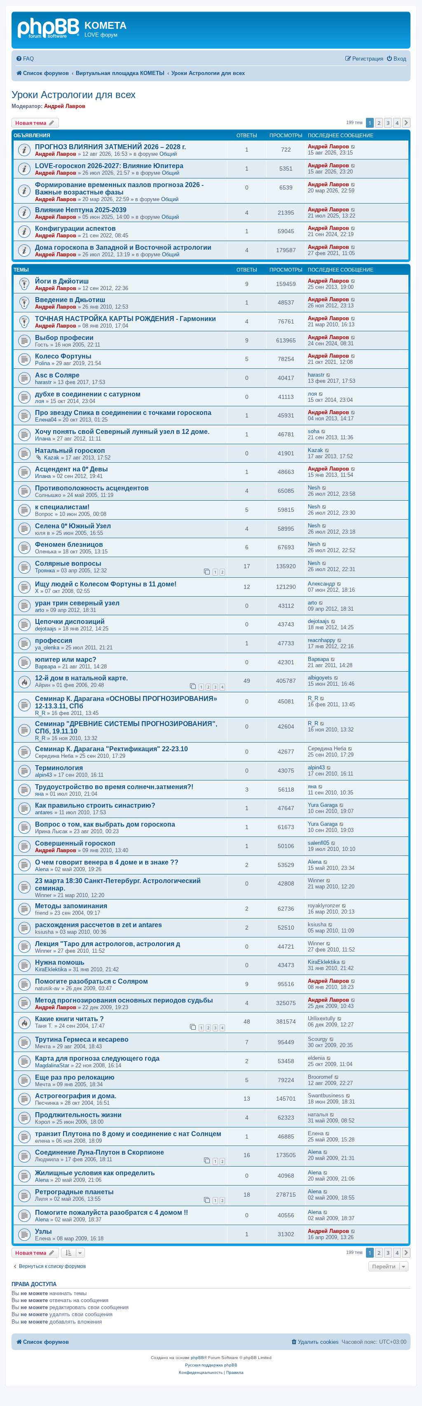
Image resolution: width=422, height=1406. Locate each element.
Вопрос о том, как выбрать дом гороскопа (105, 824)
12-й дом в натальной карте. (81, 678)
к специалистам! (62, 507)
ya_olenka (47, 647)
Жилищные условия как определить (95, 1172)
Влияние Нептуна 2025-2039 (81, 209)
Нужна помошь (59, 962)
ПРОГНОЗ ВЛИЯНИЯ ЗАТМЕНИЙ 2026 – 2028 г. (110, 146)
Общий (168, 154)
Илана (43, 439)
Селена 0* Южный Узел (73, 526)
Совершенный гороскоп (75, 843)
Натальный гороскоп (70, 450)
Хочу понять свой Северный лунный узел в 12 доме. (122, 431)
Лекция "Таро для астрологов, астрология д (107, 943)
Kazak (51, 458)
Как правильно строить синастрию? (95, 805)
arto (39, 610)
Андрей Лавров (64, 106)
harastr (43, 382)
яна (39, 794)
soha (313, 431)
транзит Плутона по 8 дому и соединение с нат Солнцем (128, 1133)
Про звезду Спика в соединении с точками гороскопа (123, 412)
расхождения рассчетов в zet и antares (98, 924)
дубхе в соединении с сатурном (88, 394)
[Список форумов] (49, 27)
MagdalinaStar (52, 1065)
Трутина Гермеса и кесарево (82, 1039)
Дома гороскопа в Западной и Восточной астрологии (123, 247)
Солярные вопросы (68, 563)
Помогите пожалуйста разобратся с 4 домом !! (111, 1212)
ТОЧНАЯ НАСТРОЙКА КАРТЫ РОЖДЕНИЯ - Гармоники (125, 318)
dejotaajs (45, 629)
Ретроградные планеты (74, 1191)
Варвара (45, 666)
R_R (40, 713)
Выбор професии (64, 337)
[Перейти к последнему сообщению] (353, 146)
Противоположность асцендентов (92, 488)
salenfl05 (318, 843)
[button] (406, 123)
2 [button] (378, 123)
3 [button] (388, 123)
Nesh (314, 488)
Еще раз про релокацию (75, 1077)
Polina (42, 363)
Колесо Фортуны (63, 356)
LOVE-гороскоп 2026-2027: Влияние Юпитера (109, 165)
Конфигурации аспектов (75, 228)
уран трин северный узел (77, 603)
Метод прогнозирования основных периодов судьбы (124, 1000)
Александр (321, 584)
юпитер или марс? (65, 659)
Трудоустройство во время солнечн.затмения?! (114, 786)
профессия (53, 640)
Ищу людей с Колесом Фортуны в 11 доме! (105, 584)
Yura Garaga (323, 805)
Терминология (59, 767)
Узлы (43, 1231)
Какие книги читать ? (69, 1018)
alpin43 (43, 775)
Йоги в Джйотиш (62, 281)
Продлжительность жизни (78, 1114)
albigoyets (320, 678)
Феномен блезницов (69, 544)
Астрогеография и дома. (75, 1095)
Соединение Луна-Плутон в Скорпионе (99, 1152)
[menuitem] (25, 59)
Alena (42, 869)
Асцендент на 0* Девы (71, 469)
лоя (39, 401)
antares (44, 812)
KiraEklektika (51, 969)
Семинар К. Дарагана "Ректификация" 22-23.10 (111, 748)
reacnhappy (321, 640)
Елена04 (45, 420)
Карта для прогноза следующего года (97, 1058)
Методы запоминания (71, 905)
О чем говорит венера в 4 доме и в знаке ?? (106, 862)
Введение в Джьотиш (70, 299)
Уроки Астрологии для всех (74, 94)
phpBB (197, 1357)
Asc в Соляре (57, 375)
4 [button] (397, 123)
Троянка (45, 570)
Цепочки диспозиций (70, 621)
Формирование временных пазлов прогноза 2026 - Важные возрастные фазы (119, 188)
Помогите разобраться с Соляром (91, 981)
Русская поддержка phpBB (211, 1365)
